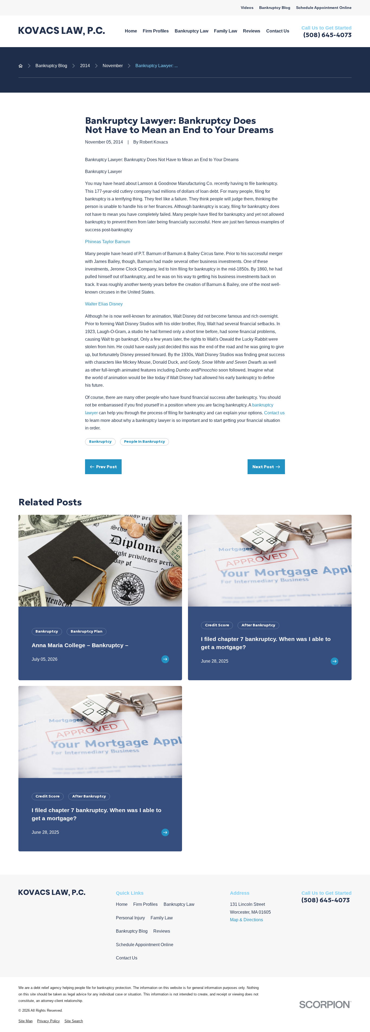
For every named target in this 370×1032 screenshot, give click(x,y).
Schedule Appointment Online (324, 7)
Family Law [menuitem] (225, 31)
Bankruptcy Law (179, 904)
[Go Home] (20, 66)
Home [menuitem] (131, 31)
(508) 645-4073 (327, 35)
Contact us (274, 413)
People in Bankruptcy (144, 441)
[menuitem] (25, 1021)
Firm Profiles (145, 904)
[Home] (61, 31)
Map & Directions (246, 919)
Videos (247, 7)
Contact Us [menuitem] (277, 31)
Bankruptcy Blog (274, 7)
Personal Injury (130, 918)
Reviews (161, 931)
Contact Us (126, 958)
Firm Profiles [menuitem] (156, 31)
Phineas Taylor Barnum (107, 241)
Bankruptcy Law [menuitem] (191, 31)
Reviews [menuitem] (251, 31)
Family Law (162, 918)
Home (122, 904)
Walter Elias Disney (104, 304)
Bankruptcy (100, 441)
